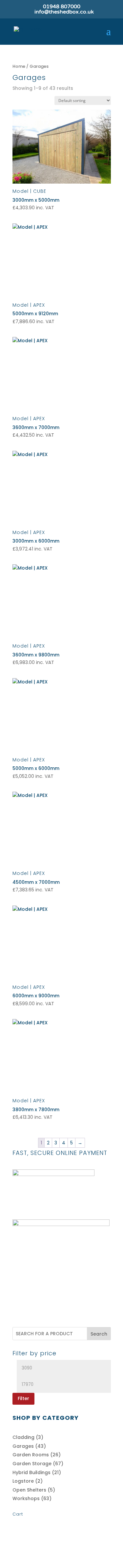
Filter (23, 1398)
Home (18, 66)
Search (99, 1334)
